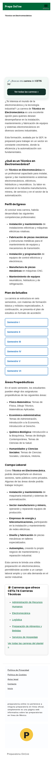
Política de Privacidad (18, 670)
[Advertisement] (26, 47)
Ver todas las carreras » (26, 92)
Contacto (12, 684)
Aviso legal (13, 679)
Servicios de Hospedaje (25, 637)
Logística (17, 619)
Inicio (10, 688)
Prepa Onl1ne (13, 6)
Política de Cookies (17, 675)
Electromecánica (21, 613)
